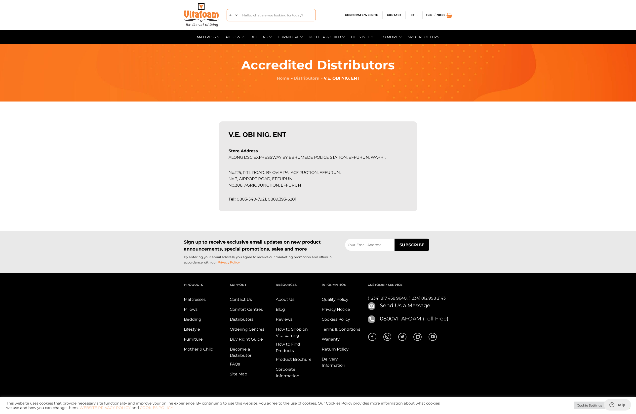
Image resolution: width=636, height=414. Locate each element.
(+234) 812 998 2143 (427, 298)
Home (283, 78)
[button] (414, 15)
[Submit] (310, 15)
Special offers (423, 37)
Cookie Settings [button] (589, 405)
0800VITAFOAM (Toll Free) (414, 318)
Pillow (233, 37)
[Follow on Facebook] (372, 337)
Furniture (289, 37)
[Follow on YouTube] (433, 337)
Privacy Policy (229, 262)
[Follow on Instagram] (387, 337)
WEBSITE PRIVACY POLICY (105, 408)
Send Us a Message (405, 305)
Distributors (306, 78)
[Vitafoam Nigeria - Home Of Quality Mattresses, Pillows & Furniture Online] (201, 15)
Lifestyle (360, 37)
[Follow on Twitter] (402, 337)
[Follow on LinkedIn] (417, 337)
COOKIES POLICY (156, 408)
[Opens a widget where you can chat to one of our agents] (617, 405)
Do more (389, 37)
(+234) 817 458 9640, (388, 298)
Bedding (259, 37)
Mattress (206, 37)
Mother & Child (325, 37)
